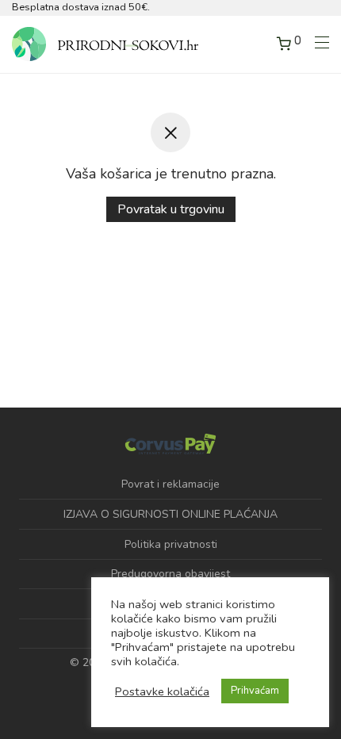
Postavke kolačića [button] (162, 691)
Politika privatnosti (171, 544)
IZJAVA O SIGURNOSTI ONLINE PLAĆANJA (170, 514)
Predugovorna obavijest (170, 573)
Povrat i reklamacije (170, 484)
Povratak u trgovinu (170, 209)
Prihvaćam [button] (255, 690)
